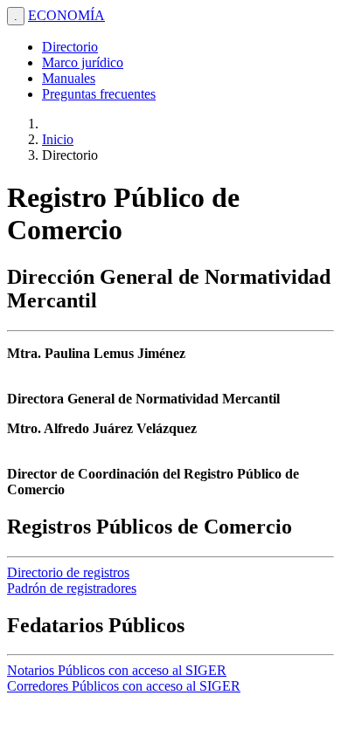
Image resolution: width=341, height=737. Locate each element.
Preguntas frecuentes (99, 93)
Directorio (70, 46)
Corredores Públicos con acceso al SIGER (123, 685)
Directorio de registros (68, 572)
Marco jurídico (82, 62)
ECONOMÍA (66, 15)
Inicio (57, 139)
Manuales (68, 78)
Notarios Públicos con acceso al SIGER (116, 670)
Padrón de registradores (71, 588)
